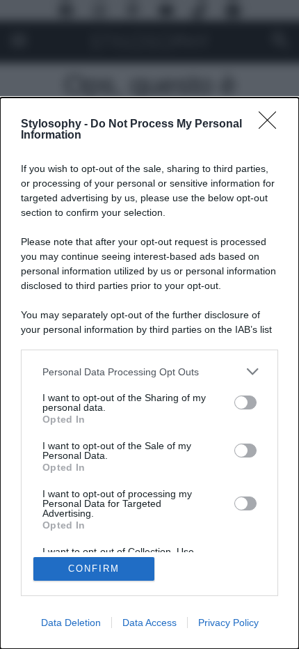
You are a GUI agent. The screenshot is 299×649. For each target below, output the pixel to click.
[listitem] (149, 371)
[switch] (245, 402)
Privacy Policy (228, 622)
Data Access (149, 622)
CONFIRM (94, 568)
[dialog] (149, 373)
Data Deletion (71, 622)
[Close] (272, 124)
